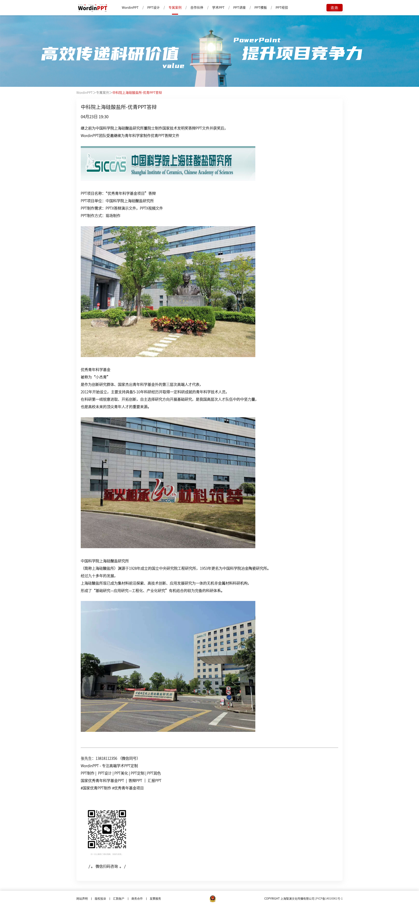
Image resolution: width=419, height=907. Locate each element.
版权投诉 (100, 898)
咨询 (334, 7)
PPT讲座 (239, 7)
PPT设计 (153, 7)
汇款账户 (118, 898)
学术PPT (218, 7)
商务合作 (137, 898)
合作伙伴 (196, 7)
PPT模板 (260, 7)
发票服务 (155, 898)
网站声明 (82, 898)
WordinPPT (130, 7)
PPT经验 (282, 7)
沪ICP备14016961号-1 (329, 898)
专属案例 (175, 7)
